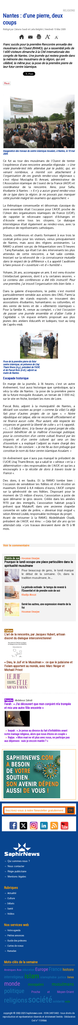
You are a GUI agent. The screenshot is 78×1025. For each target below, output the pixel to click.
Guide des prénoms (17, 940)
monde (12, 983)
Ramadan (11, 950)
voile (67, 1001)
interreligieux (13, 977)
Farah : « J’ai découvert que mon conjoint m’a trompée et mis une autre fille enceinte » (37, 706)
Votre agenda (13, 930)
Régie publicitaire (16, 871)
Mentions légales (16, 876)
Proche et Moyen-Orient (52, 992)
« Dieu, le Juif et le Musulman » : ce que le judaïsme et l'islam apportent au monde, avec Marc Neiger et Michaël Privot (38, 666)
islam (31, 976)
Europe (41, 969)
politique (14, 990)
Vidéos (10, 913)
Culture (11, 898)
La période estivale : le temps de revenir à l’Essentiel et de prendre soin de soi (44, 588)
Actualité (11, 893)
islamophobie (48, 977)
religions (15, 1000)
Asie (19, 970)
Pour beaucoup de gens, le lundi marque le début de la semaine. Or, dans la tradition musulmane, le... (48, 574)
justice (62, 977)
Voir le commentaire (16, 545)
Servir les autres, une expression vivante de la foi (46, 605)
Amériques (10, 970)
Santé (10, 908)
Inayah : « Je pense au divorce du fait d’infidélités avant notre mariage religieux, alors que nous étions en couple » (35, 732)
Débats (10, 903)
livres (70, 977)
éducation (28, 970)
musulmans (63, 984)
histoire (68, 969)
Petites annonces (15, 935)
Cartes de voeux (15, 945)
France (55, 969)
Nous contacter (15, 866)
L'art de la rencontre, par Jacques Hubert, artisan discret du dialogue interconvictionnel (34, 636)
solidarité (58, 1001)
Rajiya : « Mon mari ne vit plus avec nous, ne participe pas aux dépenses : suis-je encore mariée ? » (37, 739)
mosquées (36, 984)
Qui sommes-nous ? (18, 861)
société (40, 999)
